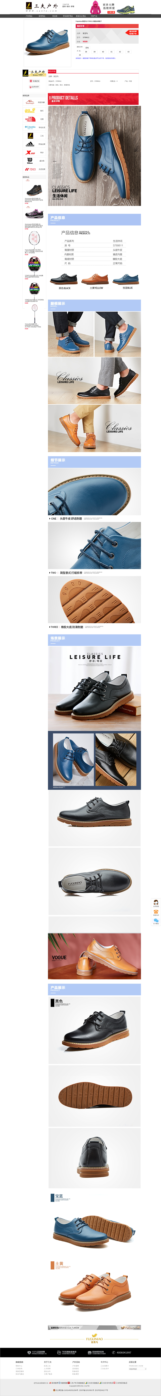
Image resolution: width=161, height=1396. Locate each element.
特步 (42, 152)
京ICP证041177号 (101, 1390)
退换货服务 (20, 1371)
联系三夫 (47, 1366)
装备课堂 (75, 1374)
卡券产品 (94, 16)
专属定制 (36, 81)
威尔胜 (41, 161)
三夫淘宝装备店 (121, 1383)
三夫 (42, 136)
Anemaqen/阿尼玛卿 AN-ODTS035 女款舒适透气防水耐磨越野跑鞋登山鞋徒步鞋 (34, 225)
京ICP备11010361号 (86, 1390)
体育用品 (42, 16)
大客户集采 (48, 1374)
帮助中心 (19, 1366)
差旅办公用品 (81, 16)
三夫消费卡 (105, 1366)
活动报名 (75, 1369)
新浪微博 (55, 1383)
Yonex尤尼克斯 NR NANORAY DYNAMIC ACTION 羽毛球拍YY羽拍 (33, 325)
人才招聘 (47, 1369)
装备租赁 (75, 1371)
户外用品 (29, 16)
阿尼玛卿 (41, 102)
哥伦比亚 (42, 127)
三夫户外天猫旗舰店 (77, 1383)
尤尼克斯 (42, 169)
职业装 (54, 16)
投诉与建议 (20, 1374)
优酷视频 (64, 1383)
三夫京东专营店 (107, 1383)
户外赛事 (75, 1366)
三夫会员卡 (105, 1369)
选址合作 (47, 1371)
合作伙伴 (35, 87)
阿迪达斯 (42, 144)
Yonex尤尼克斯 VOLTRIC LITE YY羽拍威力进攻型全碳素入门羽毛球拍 (34, 251)
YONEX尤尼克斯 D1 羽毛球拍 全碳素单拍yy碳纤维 (34, 300)
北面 (42, 119)
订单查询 (19, 1369)
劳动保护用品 (68, 16)
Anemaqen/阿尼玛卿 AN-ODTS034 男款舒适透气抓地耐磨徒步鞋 (34, 200)
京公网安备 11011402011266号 (67, 1390)
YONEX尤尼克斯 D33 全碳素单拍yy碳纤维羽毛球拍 (34, 276)
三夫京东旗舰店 (93, 1383)
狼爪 (42, 111)
